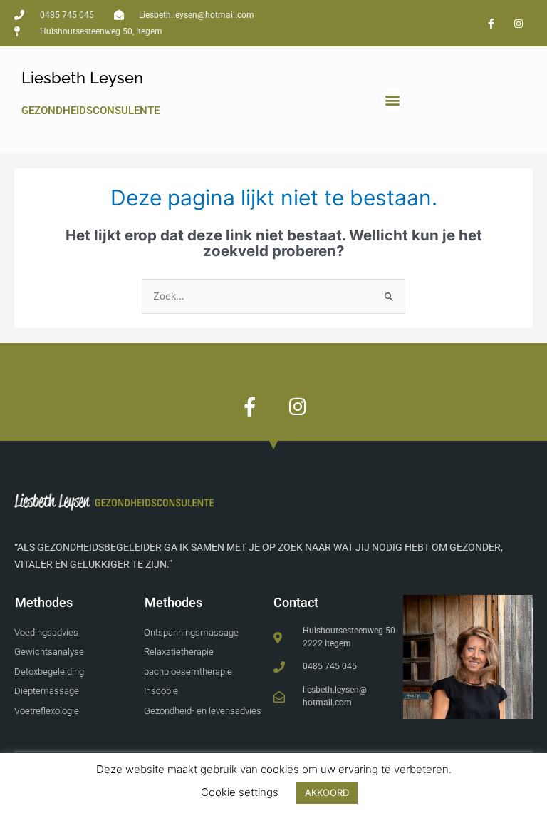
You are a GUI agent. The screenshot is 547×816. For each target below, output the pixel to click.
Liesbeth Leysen (82, 77)
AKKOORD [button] (327, 792)
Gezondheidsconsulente (90, 110)
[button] (393, 100)
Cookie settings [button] (239, 792)
